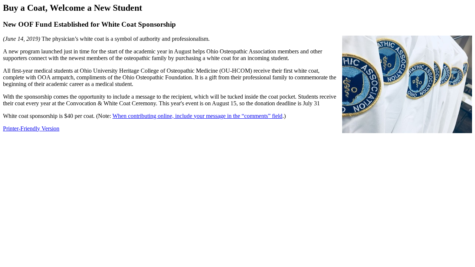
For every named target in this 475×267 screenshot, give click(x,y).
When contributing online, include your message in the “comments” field (197, 116)
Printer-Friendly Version (31, 128)
